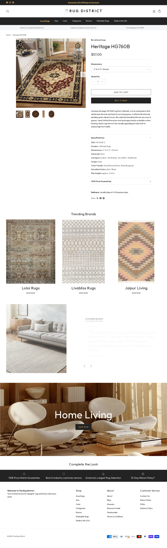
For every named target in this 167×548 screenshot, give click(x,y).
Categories (76, 21)
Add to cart (121, 92)
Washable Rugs (103, 21)
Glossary (110, 504)
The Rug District (19, 536)
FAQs (142, 504)
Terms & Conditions (115, 516)
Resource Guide (113, 508)
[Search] (7, 11)
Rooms (89, 21)
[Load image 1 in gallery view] (51, 73)
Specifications (97, 138)
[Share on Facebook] (100, 198)
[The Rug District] (83, 11)
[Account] (154, 11)
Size (56, 21)
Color (65, 21)
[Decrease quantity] (93, 81)
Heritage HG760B (19, 35)
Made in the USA (120, 21)
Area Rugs (45, 21)
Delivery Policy (146, 508)
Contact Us (145, 496)
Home (8, 35)
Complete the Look (83, 464)
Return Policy (145, 500)
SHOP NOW (83, 427)
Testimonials (112, 512)
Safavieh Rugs (100, 40)
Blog (109, 500)
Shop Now (30, 293)
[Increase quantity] (103, 81)
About (109, 496)
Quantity (95, 76)
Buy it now (121, 100)
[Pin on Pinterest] (104, 198)
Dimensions (96, 64)
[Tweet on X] (97, 198)
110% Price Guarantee (101, 181)
